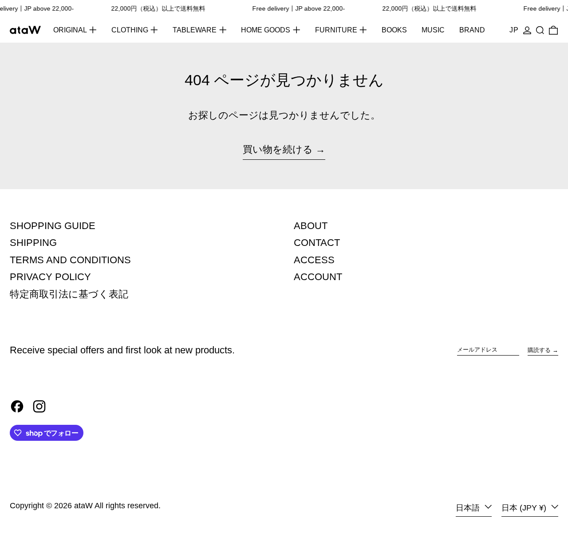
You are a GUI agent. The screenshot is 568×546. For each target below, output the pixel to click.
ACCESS (314, 259)
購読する (539, 350)
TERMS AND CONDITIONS (70, 259)
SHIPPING (33, 242)
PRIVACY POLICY (50, 276)
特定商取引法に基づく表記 (69, 294)
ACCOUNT (318, 276)
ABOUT (310, 225)
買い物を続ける (278, 149)
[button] (540, 30)
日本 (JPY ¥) (524, 507)
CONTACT (317, 242)
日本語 (469, 507)
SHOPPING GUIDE (52, 225)
